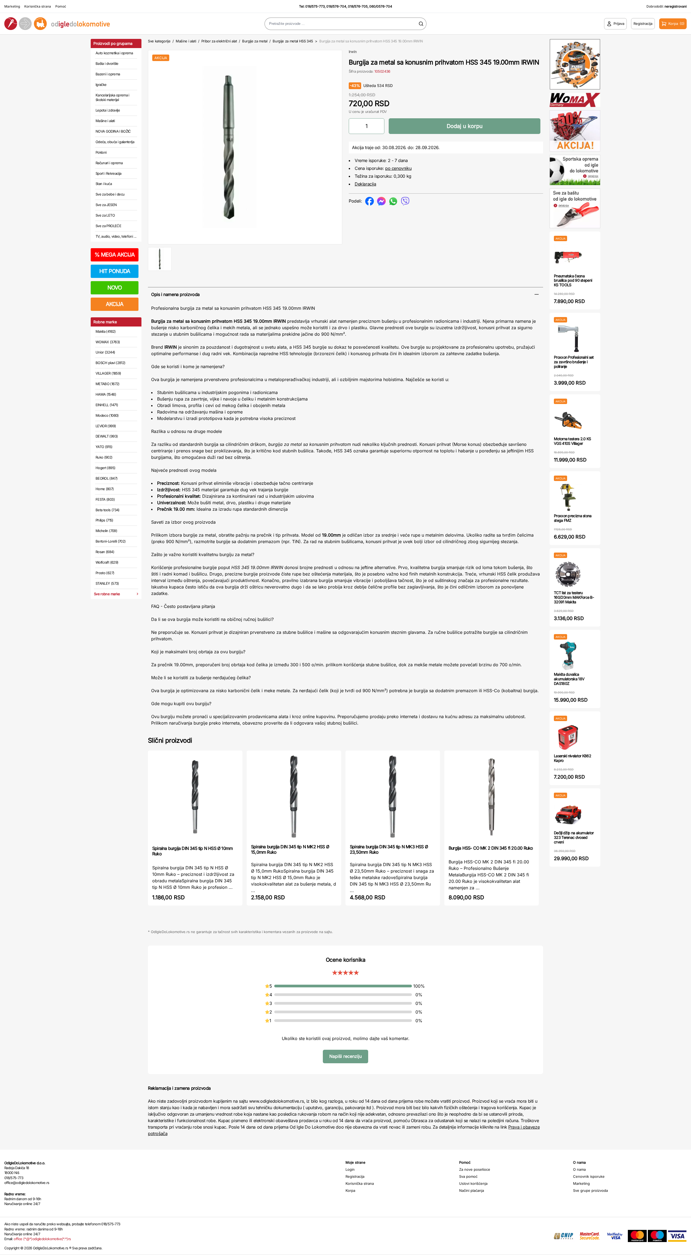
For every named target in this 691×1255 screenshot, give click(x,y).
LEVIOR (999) (106, 426)
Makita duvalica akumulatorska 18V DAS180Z (569, 679)
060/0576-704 (380, 6)
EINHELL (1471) (107, 405)
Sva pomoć (468, 1176)
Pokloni (101, 152)
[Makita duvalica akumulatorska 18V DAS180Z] (568, 656)
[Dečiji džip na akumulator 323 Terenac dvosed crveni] (568, 814)
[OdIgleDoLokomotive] (86, 23)
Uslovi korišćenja (473, 1183)
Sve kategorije (159, 41)
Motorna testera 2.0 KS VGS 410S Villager (572, 441)
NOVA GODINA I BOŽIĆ (113, 131)
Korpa (350, 1190)
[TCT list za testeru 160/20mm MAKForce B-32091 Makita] (568, 574)
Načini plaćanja (471, 1190)
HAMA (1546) (106, 394)
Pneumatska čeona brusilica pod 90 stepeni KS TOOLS (573, 280)
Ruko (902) (104, 457)
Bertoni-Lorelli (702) (111, 541)
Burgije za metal (254, 41)
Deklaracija (365, 184)
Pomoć (60, 6)
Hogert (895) (105, 468)
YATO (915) (104, 447)
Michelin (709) (106, 531)
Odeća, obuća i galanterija (115, 142)
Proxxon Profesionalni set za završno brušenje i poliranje (574, 362)
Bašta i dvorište (107, 63)
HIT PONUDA (114, 271)
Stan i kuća (104, 183)
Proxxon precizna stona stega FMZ (573, 518)
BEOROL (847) (106, 478)
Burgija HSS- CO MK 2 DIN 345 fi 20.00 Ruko (491, 848)
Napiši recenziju (345, 1056)
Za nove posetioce (474, 1169)
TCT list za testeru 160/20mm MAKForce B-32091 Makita (574, 597)
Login (350, 1169)
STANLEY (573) (107, 583)
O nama (579, 1169)
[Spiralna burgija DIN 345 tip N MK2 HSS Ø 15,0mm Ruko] (294, 797)
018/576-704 (336, 6)
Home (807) (105, 489)
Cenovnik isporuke (589, 1176)
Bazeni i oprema (108, 74)
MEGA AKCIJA (114, 254)
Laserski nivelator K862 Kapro (572, 758)
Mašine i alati (105, 121)
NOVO (114, 287)
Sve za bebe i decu (110, 194)
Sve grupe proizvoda (590, 1190)
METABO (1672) (108, 384)
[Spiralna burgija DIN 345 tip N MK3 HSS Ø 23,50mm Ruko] (393, 797)
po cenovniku (398, 168)
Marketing (12, 6)
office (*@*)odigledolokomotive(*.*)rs (42, 1239)
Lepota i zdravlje (108, 110)
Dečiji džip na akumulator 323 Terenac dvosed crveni (574, 837)
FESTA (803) (105, 499)
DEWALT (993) (107, 436)
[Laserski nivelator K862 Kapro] (568, 737)
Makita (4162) (106, 331)
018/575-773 (315, 6)
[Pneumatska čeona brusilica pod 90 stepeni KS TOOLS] (568, 257)
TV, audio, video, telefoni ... (116, 236)
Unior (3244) (105, 352)
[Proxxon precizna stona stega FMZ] (568, 497)
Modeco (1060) (107, 415)
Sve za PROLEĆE (108, 226)
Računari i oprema (109, 163)
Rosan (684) (105, 552)
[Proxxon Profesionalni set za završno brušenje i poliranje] (568, 339)
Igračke (101, 84)
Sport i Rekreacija (108, 173)
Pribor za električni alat (219, 41)
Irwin (353, 51)
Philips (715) (104, 520)
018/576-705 (358, 6)
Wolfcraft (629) (107, 562)
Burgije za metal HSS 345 (293, 41)
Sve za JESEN (106, 205)
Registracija (355, 1176)
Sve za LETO (105, 215)
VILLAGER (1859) (108, 373)
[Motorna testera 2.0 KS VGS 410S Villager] (568, 420)
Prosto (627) (105, 573)
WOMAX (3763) (108, 342)
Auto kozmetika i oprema (114, 53)
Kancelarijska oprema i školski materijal (112, 97)
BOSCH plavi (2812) (110, 363)
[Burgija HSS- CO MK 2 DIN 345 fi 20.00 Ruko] (491, 797)
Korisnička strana (37, 6)
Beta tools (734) (108, 510)
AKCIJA (114, 304)
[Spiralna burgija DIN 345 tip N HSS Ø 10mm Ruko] (195, 797)
